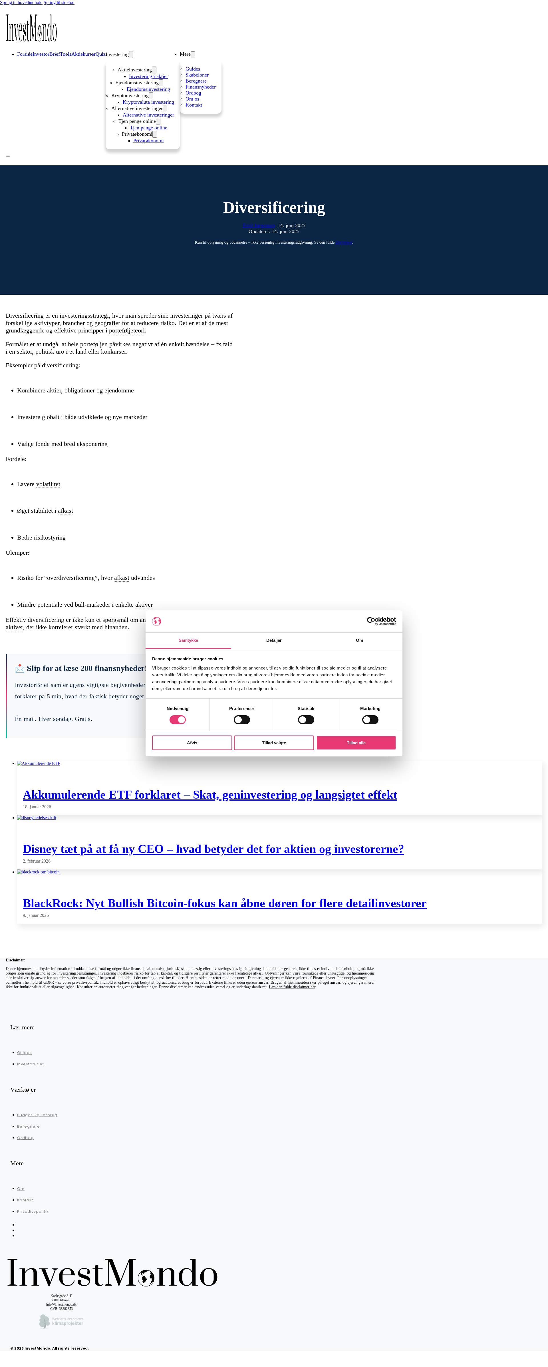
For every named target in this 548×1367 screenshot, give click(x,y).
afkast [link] (65, 510)
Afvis (192, 742)
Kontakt (194, 105)
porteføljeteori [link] (127, 330)
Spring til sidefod (59, 2)
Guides (193, 69)
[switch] (242, 719)
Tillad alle (356, 742)
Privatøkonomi (148, 140)
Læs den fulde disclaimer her (292, 987)
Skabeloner (197, 75)
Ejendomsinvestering (148, 89)
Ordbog (193, 93)
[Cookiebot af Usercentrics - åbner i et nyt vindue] (371, 621)
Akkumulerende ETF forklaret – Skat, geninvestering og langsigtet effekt (210, 794)
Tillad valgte (274, 742)
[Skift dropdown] (131, 54)
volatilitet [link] (48, 484)
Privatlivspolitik (33, 1211)
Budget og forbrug (37, 1115)
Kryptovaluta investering (148, 102)
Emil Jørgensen (259, 225)
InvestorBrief (30, 1064)
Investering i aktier (148, 76)
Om (21, 1188)
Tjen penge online (148, 128)
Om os (192, 99)
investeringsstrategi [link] (84, 315)
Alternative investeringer (148, 115)
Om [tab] (359, 640)
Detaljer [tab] (274, 640)
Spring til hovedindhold (21, 2)
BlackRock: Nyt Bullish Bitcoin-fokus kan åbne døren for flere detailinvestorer (225, 903)
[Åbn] (8, 156)
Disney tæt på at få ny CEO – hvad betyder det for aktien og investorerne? (213, 848)
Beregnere (196, 81)
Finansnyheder (201, 87)
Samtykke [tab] (188, 640)
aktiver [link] (144, 604)
